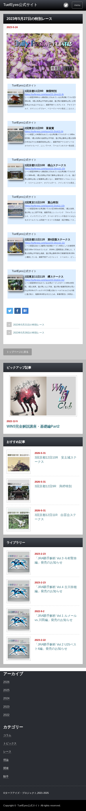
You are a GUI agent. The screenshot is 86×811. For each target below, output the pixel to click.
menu (77, 5)
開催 (6, 768)
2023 (6, 706)
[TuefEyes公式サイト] (20, 5)
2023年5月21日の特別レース (28, 324)
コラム (7, 735)
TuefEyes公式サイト (28, 805)
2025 (6, 690)
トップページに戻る (17, 351)
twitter (66, 5)
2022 (6, 714)
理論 (6, 760)
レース (7, 751)
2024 (6, 698)
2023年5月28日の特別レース (28, 332)
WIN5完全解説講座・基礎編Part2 (33, 426)
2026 (6, 681)
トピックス (10, 743)
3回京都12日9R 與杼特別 (53, 486)
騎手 (6, 776)
